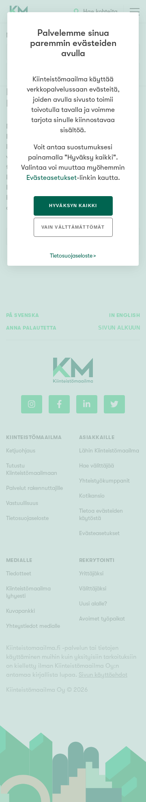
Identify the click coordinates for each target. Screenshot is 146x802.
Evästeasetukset (51, 177)
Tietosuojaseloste (71, 255)
